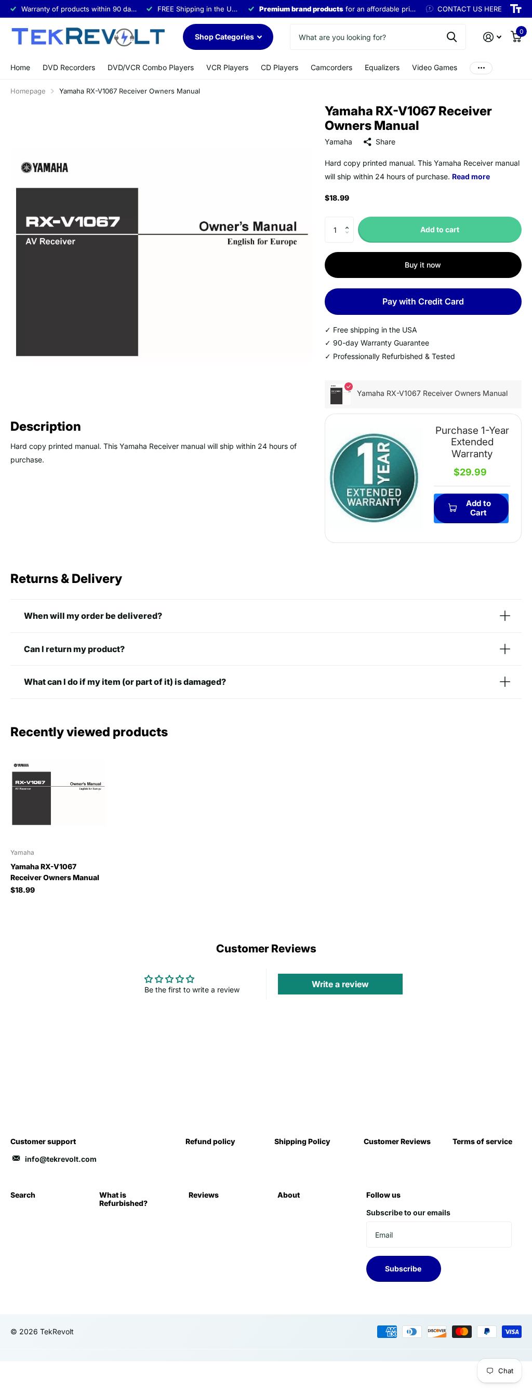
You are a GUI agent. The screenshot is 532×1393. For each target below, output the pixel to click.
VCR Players (227, 67)
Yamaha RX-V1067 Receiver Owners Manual (54, 872)
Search (22, 1194)
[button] (350, 220)
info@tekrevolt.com (61, 1159)
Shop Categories (225, 36)
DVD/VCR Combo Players (151, 67)
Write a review (340, 984)
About (288, 1194)
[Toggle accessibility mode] (516, 9)
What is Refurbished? (123, 1199)
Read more (471, 176)
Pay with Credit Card (423, 301)
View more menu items (481, 67)
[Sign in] (492, 37)
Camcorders (331, 67)
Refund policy (210, 1141)
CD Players (279, 67)
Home (20, 67)
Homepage (28, 91)
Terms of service (482, 1141)
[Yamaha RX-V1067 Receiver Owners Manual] (58, 793)
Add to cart (439, 229)
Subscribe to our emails (408, 1212)
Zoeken (451, 37)
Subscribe (404, 1268)
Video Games (434, 67)
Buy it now (423, 264)
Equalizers (382, 67)
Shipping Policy (302, 1141)
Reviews (204, 1194)
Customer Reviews (397, 1141)
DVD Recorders (69, 67)
